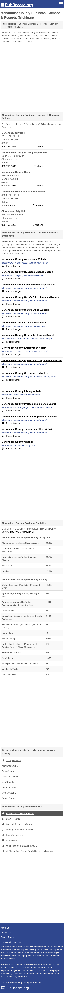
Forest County (8, 798)
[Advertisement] (32, 76)
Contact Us (6, 932)
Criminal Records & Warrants (19, 824)
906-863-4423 (8, 205)
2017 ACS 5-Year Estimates (23, 531)
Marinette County (10, 765)
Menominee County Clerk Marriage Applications (28, 284)
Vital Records (12, 840)
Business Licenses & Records (20, 813)
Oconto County (9, 792)
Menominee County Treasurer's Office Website (27, 429)
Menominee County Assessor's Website (24, 259)
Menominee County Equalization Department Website (31, 360)
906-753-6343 (8, 166)
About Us (5, 927)
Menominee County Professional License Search (29, 404)
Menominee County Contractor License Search (27, 335)
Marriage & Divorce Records (19, 829)
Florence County (10, 787)
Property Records (14, 834)
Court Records (13, 818)
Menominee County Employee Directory (23, 347)
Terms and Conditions (11, 941)
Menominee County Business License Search (27, 272)
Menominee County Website (17, 441)
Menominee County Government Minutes (24, 373)
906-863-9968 (8, 185)
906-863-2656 (8, 146)
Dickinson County (10, 776)
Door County (8, 781)
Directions (38, 146)
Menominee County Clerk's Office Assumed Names (30, 297)
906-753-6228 (8, 224)
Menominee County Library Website (21, 391)
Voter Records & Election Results (21, 845)
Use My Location (13, 760)
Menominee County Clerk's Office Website (25, 309)
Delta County (8, 771)
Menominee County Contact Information (24, 322)
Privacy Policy (7, 937)
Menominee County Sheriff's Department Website (29, 416)
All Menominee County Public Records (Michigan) (29, 851)
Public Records (9, 23)
